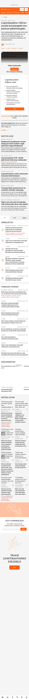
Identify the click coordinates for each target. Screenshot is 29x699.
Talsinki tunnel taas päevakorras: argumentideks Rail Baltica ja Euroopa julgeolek (15, 250)
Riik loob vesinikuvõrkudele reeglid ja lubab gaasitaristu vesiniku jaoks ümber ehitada (10, 304)
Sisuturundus (8, 200)
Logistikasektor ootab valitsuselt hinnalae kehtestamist (14, 175)
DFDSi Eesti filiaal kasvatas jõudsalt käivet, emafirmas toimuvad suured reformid (14, 229)
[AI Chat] (22, 697)
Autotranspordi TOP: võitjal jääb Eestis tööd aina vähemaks (14, 159)
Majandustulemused (11, 225)
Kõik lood (9, 12)
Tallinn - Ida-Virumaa (7, 387)
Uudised (3, 139)
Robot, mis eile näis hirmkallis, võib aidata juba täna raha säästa (14, 203)
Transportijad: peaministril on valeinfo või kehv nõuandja (13, 189)
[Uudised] (7, 697)
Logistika (3, 130)
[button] (11, 529)
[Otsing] (17, 697)
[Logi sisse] (26, 697)
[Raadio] (12, 697)
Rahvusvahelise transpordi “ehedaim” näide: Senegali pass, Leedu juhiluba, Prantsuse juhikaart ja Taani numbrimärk (7, 469)
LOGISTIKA (3, 20)
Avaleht (3, 12)
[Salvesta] (27, 225)
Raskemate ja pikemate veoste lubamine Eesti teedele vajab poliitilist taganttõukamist (13, 143)
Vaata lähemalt (5, 116)
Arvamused (16, 12)
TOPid (22, 12)
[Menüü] (2, 697)
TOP (2, 155)
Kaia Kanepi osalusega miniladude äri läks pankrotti (21, 465)
